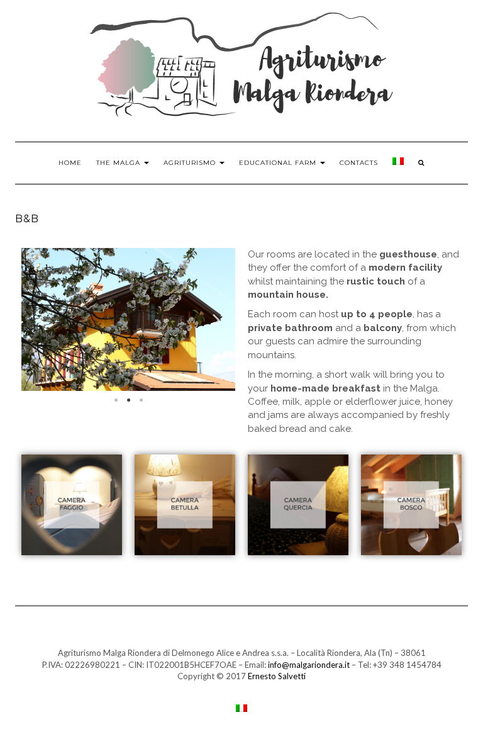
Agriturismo (191, 163)
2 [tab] (128, 400)
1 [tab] (115, 400)
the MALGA (119, 163)
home (70, 163)
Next (216, 319)
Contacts (359, 163)
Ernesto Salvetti (277, 676)
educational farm (279, 163)
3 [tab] (141, 400)
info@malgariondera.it (309, 665)
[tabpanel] (128, 319)
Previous (40, 319)
